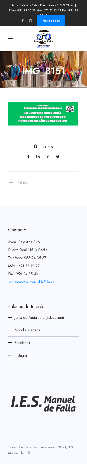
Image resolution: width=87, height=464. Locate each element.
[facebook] (22, 20)
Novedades (51, 20)
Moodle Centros (27, 330)
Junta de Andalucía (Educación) (39, 317)
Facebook (22, 342)
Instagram (22, 355)
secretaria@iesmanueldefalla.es (31, 282)
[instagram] (30, 20)
